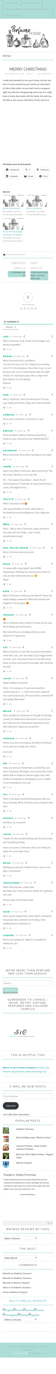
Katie (6, 591)
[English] (8, 1310)
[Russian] (23, 1314)
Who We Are (11, 3)
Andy (6, 394)
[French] (18, 1310)
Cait (5, 647)
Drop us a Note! (31, 3)
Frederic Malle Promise (20, 1175)
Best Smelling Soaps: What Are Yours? (33, 1137)
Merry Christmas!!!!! (11, 208)
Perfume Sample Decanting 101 (30, 1071)
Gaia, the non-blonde (15, 547)
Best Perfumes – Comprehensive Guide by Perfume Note (27, 12)
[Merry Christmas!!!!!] (13, 201)
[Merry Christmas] (36, 201)
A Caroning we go (17, 274)
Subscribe (11, 1105)
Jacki (6, 336)
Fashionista (21, 1353)
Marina (7, 862)
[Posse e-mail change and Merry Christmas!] (13, 224)
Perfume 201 (9, 1071)
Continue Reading (28, 1194)
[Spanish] (33, 1314)
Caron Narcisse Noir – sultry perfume (39, 275)
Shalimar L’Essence (25, 1129)
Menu (7, 55)
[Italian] (39, 1310)
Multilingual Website (28, 1300)
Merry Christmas (34, 208)
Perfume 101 (42, 1067)
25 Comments (44, 74)
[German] (28, 1310)
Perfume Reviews (15, 254)
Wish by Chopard (24, 1162)
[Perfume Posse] (28, 36)
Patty (30, 74)
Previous (48, 1223)
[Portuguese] (10, 1314)
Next (51, 1223)
